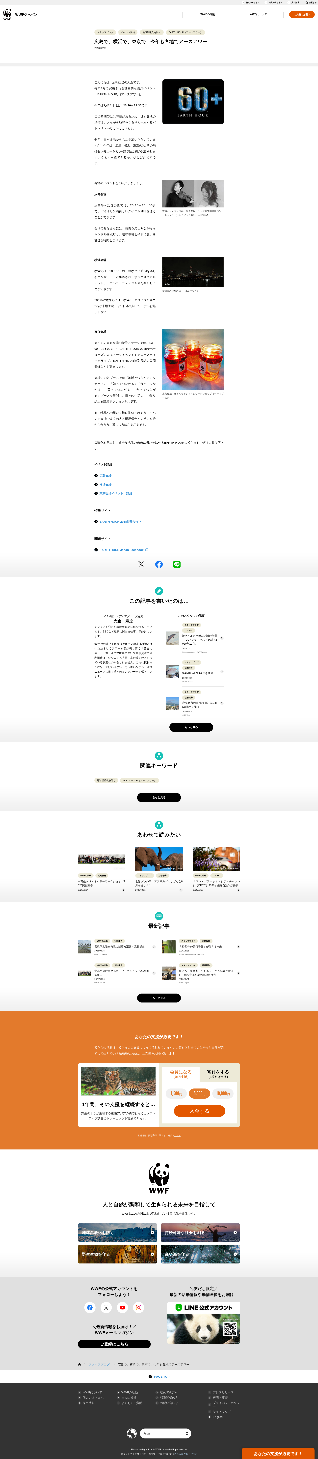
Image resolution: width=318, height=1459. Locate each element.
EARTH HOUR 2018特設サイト (121, 521)
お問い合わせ (169, 1403)
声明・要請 (220, 1397)
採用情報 (89, 1403)
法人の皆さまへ (276, 2)
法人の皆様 (128, 1397)
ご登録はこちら (114, 1344)
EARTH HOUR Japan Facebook (122, 550)
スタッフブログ (105, 32)
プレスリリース (223, 1392)
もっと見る (191, 727)
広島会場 (105, 475)
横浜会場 (105, 484)
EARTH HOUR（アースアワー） (185, 32)
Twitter (141, 564)
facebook (159, 564)
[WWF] (79, 1364)
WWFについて (258, 14)
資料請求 (295, 2)
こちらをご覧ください (185, 1454)
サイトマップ (222, 1411)
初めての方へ (169, 1392)
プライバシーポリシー (226, 1404)
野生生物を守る (119, 1257)
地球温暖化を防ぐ (151, 32)
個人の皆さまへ (253, 2)
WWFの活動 (207, 14)
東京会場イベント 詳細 (116, 493)
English (218, 1417)
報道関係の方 (169, 1397)
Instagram (138, 1307)
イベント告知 (128, 32)
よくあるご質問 (131, 1403)
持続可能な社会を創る (202, 1235)
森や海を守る (202, 1257)
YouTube (122, 1307)
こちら (177, 1135)
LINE (177, 564)
